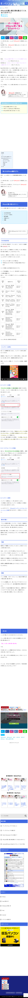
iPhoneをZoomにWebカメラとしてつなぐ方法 (23, 788)
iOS (14, 737)
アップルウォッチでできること (17, 787)
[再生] (2, 379)
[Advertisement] (14, 134)
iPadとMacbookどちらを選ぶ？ (17, 804)
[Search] (25, 815)
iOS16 (18, 737)
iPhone (2, 734)
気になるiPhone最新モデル (6, 156)
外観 (4, 163)
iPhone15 (3, 737)
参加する (22, 883)
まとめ (2, 166)
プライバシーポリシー (10, 992)
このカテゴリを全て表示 (14, 882)
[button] (14, 373)
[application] (14, 373)
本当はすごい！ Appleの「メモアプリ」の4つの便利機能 (10, 788)
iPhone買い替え (10, 739)
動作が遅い (5, 162)
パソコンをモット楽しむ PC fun (14, 4)
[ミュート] (23, 379)
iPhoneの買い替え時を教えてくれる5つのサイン (23, 805)
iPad (3, 910)
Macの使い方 (5, 901)
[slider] (13, 379)
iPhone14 (9, 737)
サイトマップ (19, 992)
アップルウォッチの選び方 (10, 803)
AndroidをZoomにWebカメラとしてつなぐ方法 (14, 844)
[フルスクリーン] (25, 379)
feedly (14, 723)
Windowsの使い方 (6, 905)
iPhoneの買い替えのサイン (6, 158)
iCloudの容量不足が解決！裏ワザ (4, 787)
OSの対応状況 (6, 159)
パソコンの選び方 (6, 919)
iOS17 (23, 737)
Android (4, 915)
